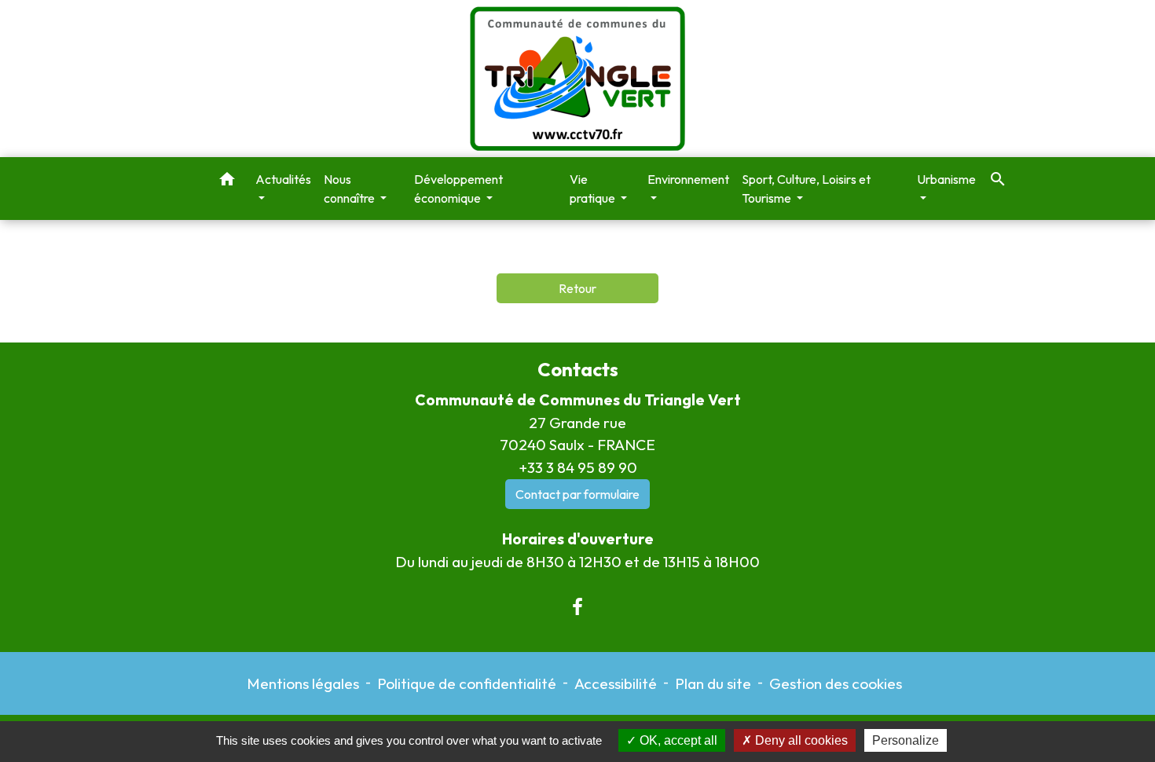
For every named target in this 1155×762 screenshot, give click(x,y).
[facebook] (577, 606)
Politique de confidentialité (466, 683)
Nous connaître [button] (350, 188)
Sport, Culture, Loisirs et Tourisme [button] (806, 188)
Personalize (905, 740)
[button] (227, 181)
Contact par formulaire (577, 494)
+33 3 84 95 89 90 (578, 467)
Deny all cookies (800, 740)
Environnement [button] (688, 179)
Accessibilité (615, 683)
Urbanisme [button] (946, 179)
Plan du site (713, 683)
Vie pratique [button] (594, 188)
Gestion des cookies (835, 683)
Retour (577, 288)
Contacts (577, 369)
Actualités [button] (283, 179)
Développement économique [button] (458, 188)
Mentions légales (303, 683)
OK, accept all (676, 740)
